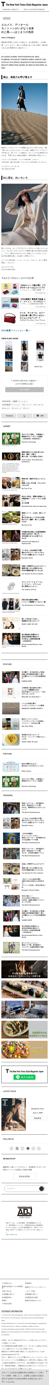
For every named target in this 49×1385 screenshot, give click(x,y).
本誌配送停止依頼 (31, 1297)
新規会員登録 (24, 1176)
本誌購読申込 (7, 1297)
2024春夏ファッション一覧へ (15, 330)
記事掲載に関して (31, 1294)
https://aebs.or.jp (11, 1234)
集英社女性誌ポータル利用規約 (12, 1287)
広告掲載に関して (8, 1294)
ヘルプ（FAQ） (30, 1291)
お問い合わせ (7, 1291)
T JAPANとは (7, 1283)
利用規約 (28, 1283)
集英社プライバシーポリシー (35, 1287)
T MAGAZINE (7, 1304)
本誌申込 (37, 1118)
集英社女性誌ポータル (33, 1300)
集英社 (4, 1300)
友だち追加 (24, 390)
